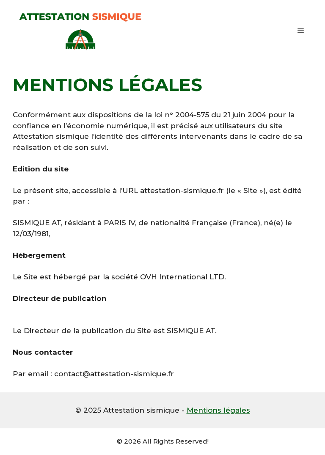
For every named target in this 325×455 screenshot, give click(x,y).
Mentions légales (218, 410)
